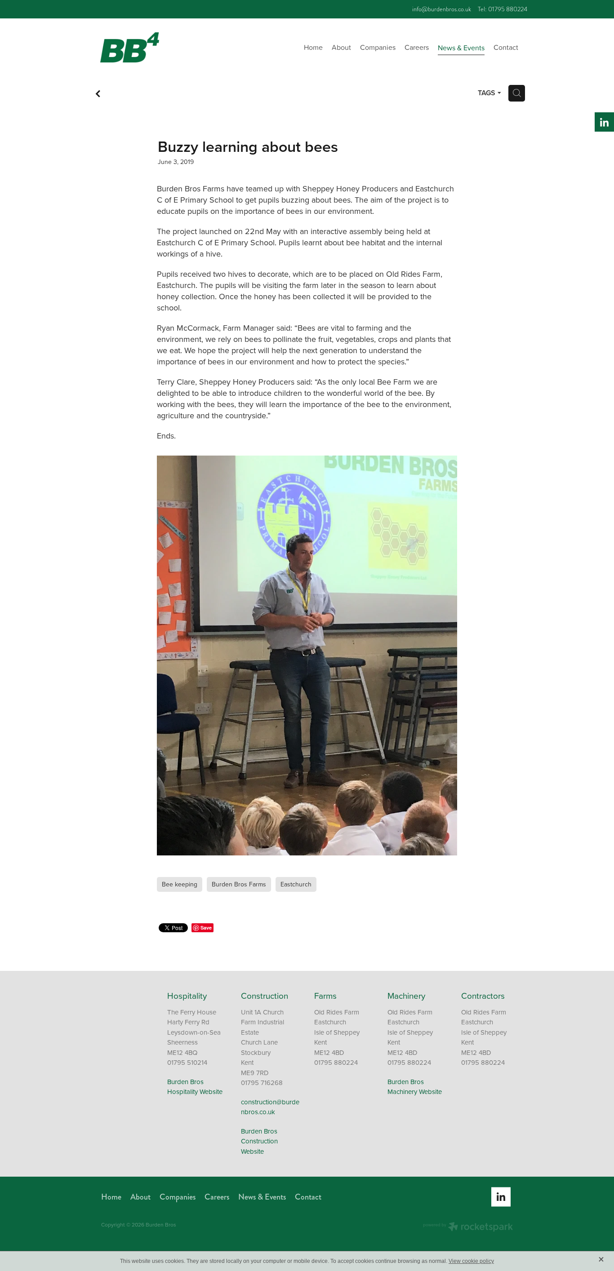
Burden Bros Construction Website (259, 1141)
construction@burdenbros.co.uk (270, 1107)
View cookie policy (471, 1261)
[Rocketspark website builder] (468, 1228)
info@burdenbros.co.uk (441, 9)
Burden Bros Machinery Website (414, 1087)
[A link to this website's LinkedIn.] (604, 122)
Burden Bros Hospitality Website (194, 1087)
